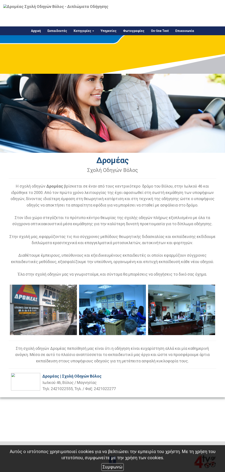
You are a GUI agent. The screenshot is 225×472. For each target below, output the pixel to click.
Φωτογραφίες (133, 31)
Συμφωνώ (112, 467)
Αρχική (36, 31)
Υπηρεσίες (108, 31)
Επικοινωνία (184, 31)
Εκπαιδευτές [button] (57, 31)
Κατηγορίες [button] (83, 31)
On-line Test (160, 31)
